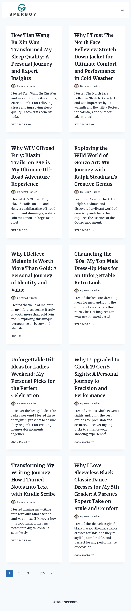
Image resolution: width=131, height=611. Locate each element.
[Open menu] (122, 9)
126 (42, 573)
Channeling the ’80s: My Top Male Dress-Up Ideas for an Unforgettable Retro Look (96, 268)
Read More (21, 124)
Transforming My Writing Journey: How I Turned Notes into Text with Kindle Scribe (33, 479)
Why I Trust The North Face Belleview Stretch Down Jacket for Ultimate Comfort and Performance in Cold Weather (95, 56)
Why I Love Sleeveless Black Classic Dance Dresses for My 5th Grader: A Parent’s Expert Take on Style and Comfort (96, 487)
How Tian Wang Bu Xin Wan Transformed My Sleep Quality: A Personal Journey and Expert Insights (31, 56)
